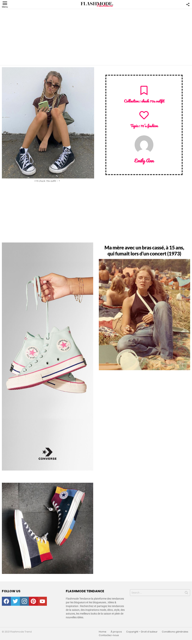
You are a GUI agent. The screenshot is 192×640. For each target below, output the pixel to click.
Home (102, 631)
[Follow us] (188, 4)
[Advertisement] (96, 37)
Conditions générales (175, 631)
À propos (116, 631)
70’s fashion (149, 125)
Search (186, 593)
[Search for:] (160, 592)
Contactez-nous (109, 635)
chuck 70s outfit (152, 101)
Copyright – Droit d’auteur (142, 631)
